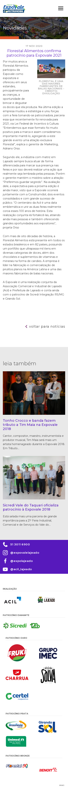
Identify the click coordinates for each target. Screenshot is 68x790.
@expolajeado (21, 561)
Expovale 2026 (14, 8)
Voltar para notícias (47, 326)
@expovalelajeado (24, 552)
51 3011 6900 (20, 544)
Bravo (61, 785)
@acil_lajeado (21, 569)
